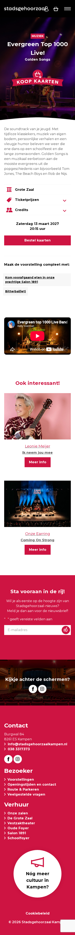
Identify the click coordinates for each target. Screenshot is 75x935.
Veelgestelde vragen (26, 794)
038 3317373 (19, 749)
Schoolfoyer (18, 838)
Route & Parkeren (23, 789)
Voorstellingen (21, 779)
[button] (67, 8)
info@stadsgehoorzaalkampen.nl (37, 744)
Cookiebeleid (38, 913)
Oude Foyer (18, 828)
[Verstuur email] (66, 630)
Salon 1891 (17, 833)
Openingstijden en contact (32, 784)
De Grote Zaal (20, 818)
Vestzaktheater (21, 823)
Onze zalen (18, 813)
